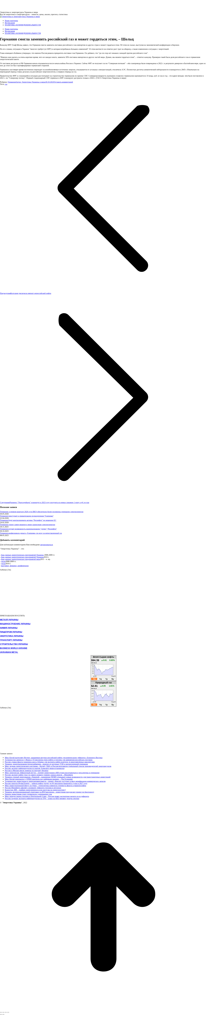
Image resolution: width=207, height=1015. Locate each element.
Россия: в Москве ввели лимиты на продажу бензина (26, 771)
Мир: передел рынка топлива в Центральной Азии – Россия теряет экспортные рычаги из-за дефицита (47, 796)
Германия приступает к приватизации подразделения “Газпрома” (27, 516)
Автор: (30, 82)
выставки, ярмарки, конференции (15, 566)
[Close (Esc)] (1, 1012)
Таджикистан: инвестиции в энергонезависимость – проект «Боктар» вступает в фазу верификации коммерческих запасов (55, 781)
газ (6, 84)
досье (3, 561)
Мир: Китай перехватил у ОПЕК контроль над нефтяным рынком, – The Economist (39, 779)
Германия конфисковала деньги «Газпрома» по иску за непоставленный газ (31, 533)
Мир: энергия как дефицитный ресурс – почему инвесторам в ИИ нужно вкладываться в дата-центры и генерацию (52, 773)
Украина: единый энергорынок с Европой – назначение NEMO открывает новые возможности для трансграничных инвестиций (57, 777)
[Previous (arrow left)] (1, 1014)
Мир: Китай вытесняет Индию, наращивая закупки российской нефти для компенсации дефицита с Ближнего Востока (53, 758)
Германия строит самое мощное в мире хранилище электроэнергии (27, 525)
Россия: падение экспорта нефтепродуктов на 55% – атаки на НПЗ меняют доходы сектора (42, 798)
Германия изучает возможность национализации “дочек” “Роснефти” (28, 529)
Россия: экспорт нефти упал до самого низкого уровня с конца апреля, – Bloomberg (39, 775)
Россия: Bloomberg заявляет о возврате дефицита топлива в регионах (33, 788)
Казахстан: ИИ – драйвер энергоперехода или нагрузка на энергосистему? (35, 790)
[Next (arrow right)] (3, 1014)
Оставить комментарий (63, 82)
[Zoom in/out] (8, 1012)
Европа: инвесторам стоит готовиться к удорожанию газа (28, 794)
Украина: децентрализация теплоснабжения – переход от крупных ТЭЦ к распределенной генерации (46, 764)
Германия (12, 82)
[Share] (3, 1012)
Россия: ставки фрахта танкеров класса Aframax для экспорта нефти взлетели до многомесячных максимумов (50, 762)
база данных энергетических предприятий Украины (22, 555)
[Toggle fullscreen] (6, 1012)
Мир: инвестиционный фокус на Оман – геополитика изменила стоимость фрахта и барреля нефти (45, 786)
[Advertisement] (43, 5)
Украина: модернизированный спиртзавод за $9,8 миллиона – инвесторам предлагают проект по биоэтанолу (49, 792)
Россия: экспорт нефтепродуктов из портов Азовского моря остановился (34, 768)
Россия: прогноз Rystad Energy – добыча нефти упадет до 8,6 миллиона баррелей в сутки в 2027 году (46, 783)
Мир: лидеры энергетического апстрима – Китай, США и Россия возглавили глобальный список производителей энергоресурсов (58, 766)
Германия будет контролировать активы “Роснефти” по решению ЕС (28, 520)
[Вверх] (103, 1010)
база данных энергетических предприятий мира (20, 559)
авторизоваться (46, 545)
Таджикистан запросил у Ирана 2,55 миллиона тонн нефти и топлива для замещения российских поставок (48, 760)
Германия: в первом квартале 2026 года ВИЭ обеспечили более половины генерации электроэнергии (41, 512)
